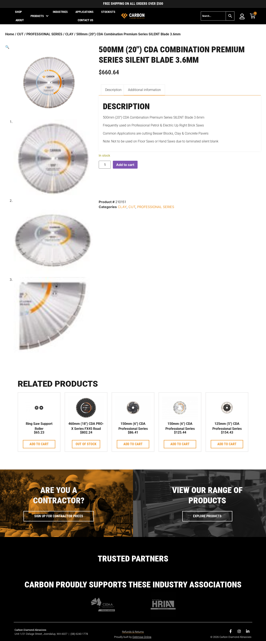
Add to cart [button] (39, 444)
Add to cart (125, 165)
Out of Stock (86, 444)
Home (9, 34)
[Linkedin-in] (247, 631)
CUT (20, 34)
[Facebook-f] (230, 631)
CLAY (69, 34)
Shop (18, 11)
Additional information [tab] (144, 90)
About (20, 20)
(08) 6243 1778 (79, 633)
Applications (84, 11)
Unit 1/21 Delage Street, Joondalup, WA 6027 (41, 633)
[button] (48, 46)
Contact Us (85, 20)
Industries (60, 11)
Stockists (108, 11)
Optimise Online (141, 637)
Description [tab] (113, 90)
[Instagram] (239, 631)
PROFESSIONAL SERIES (44, 34)
